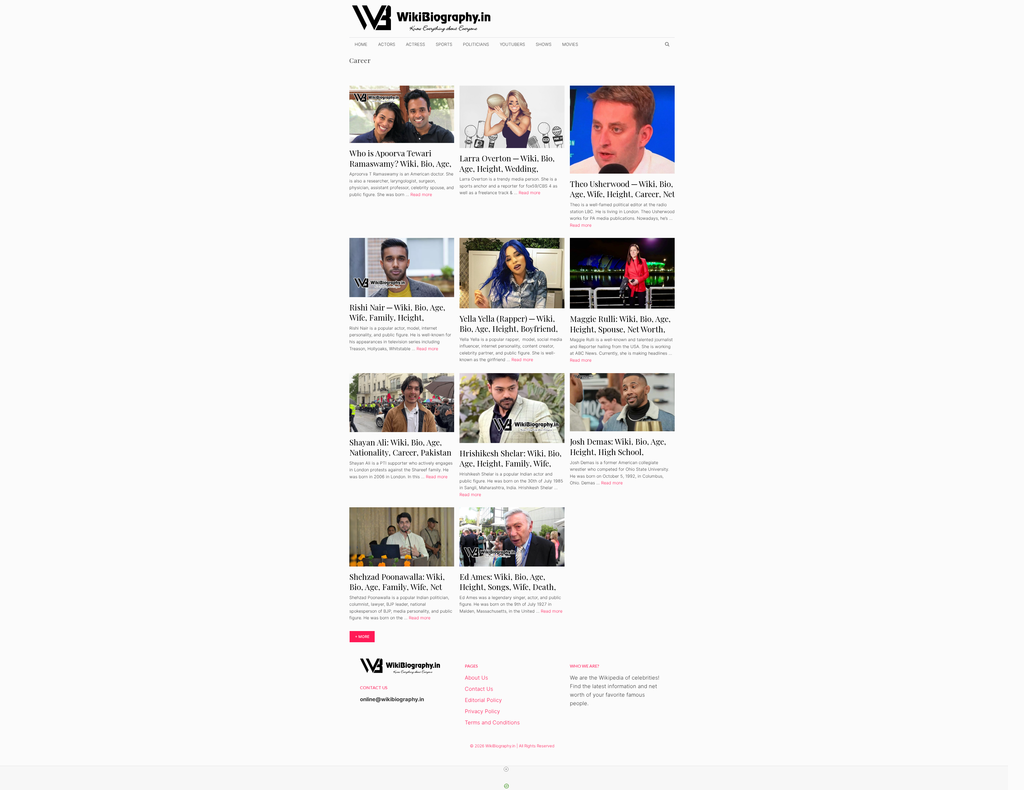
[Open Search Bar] (667, 44)
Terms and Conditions (492, 722)
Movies (570, 44)
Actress (415, 44)
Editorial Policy (483, 700)
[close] (506, 769)
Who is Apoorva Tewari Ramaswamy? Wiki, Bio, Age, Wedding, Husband (400, 163)
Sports (444, 44)
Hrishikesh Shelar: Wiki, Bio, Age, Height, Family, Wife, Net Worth (510, 463)
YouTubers (512, 44)
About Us (476, 678)
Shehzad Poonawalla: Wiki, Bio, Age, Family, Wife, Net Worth (397, 587)
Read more (421, 194)
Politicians (476, 44)
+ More (362, 636)
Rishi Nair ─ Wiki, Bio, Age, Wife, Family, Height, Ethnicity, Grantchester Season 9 (397, 323)
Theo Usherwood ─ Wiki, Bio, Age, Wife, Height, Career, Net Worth (622, 194)
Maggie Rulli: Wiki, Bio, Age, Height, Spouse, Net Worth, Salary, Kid (620, 329)
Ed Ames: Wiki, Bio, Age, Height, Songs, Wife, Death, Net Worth (507, 587)
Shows (543, 44)
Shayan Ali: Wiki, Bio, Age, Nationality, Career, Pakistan (400, 447)
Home (361, 44)
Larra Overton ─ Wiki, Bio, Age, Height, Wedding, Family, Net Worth (507, 168)
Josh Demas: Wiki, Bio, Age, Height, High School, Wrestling (618, 451)
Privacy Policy (482, 711)
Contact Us (479, 689)
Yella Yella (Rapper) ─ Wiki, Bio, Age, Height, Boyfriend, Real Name (508, 328)
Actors (386, 44)
